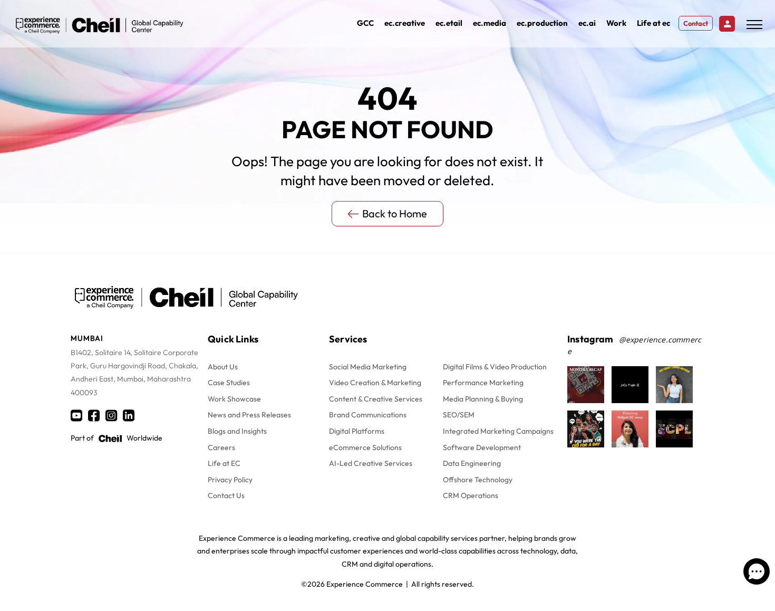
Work (616, 23)
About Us (223, 366)
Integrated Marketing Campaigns (498, 431)
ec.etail (448, 23)
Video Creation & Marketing (375, 382)
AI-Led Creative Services (370, 463)
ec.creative (404, 23)
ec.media (489, 23)
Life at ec (653, 23)
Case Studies (229, 382)
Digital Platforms (356, 431)
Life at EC (224, 463)
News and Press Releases (249, 414)
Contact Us (226, 495)
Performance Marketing (483, 382)
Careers (221, 447)
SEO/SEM (458, 414)
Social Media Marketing (367, 366)
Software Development (482, 447)
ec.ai (587, 23)
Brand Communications (367, 414)
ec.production (542, 23)
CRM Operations (470, 495)
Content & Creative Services (375, 399)
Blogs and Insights (237, 431)
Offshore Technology (477, 479)
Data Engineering (472, 463)
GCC (365, 23)
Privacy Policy (230, 479)
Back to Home (394, 213)
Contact (695, 23)
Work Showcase (234, 399)
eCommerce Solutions (365, 447)
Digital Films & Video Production (495, 366)
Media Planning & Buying (483, 399)
